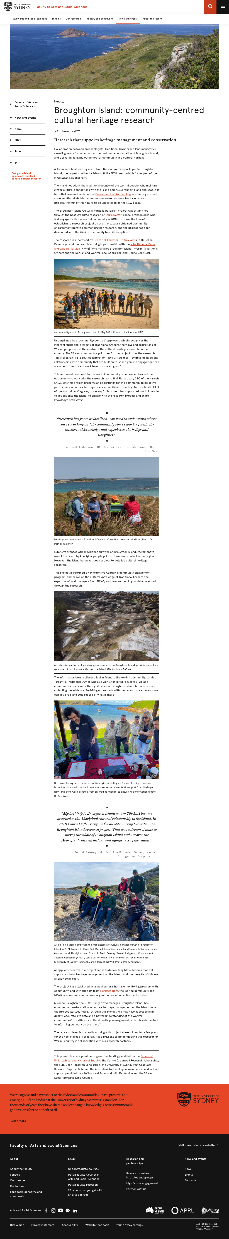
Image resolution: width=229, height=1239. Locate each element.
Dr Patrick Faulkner (105, 240)
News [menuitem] (17, 129)
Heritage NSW (109, 990)
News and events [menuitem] (25, 117)
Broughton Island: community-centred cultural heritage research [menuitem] (26, 176)
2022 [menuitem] (17, 140)
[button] (210, 7)
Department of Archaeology (113, 194)
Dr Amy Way (127, 240)
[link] (199, 1145)
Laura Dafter (113, 215)
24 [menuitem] (16, 162)
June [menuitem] (17, 151)
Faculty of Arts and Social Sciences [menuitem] (26, 104)
